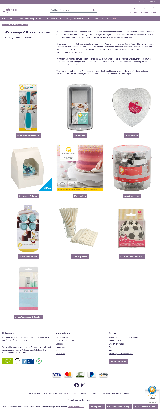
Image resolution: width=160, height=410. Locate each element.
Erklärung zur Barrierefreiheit (121, 354)
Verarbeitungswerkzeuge (28, 135)
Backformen (80, 135)
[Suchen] (94, 10)
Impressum (60, 347)
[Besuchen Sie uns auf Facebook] (76, 385)
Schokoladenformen (28, 257)
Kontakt (59, 350)
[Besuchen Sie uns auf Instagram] (83, 385)
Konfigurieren (97, 407)
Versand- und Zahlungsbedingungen (124, 337)
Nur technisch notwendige (119, 407)
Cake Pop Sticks (80, 257)
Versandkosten (73, 393)
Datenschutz (114, 347)
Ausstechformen (131, 196)
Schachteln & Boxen (28, 196)
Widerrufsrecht (115, 341)
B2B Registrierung (63, 337)
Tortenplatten (132, 135)
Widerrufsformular (116, 344)
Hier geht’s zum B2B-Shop (148, 2)
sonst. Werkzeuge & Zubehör (28, 317)
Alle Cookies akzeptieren (146, 407)
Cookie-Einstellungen (65, 341)
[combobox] (70, 10)
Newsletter (60, 354)
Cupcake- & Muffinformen (131, 257)
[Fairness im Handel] (17, 361)
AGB (111, 350)
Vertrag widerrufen (119, 361)
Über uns (59, 344)
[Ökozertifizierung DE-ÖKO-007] (7, 361)
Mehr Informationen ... (76, 407)
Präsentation (80, 196)
